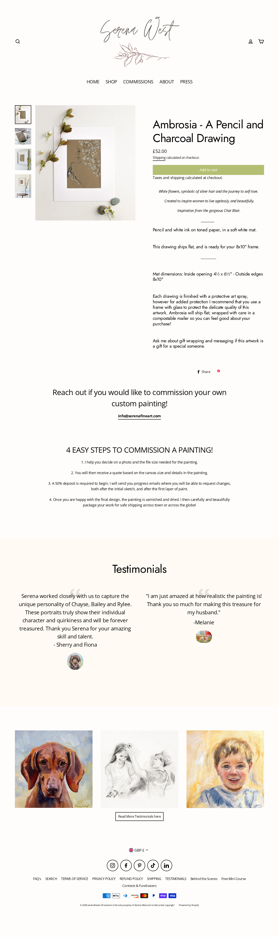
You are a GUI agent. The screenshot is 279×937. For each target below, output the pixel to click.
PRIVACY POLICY (104, 879)
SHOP (111, 82)
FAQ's (37, 879)
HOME (93, 82)
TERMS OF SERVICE (74, 879)
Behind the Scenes (204, 879)
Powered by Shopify (189, 905)
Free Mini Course (233, 879)
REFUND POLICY (131, 879)
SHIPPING (154, 879)
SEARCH (51, 879)
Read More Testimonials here (139, 816)
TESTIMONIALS (175, 879)
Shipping (159, 157)
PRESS (186, 82)
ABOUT (167, 82)
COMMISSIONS (138, 82)
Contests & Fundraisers (139, 885)
